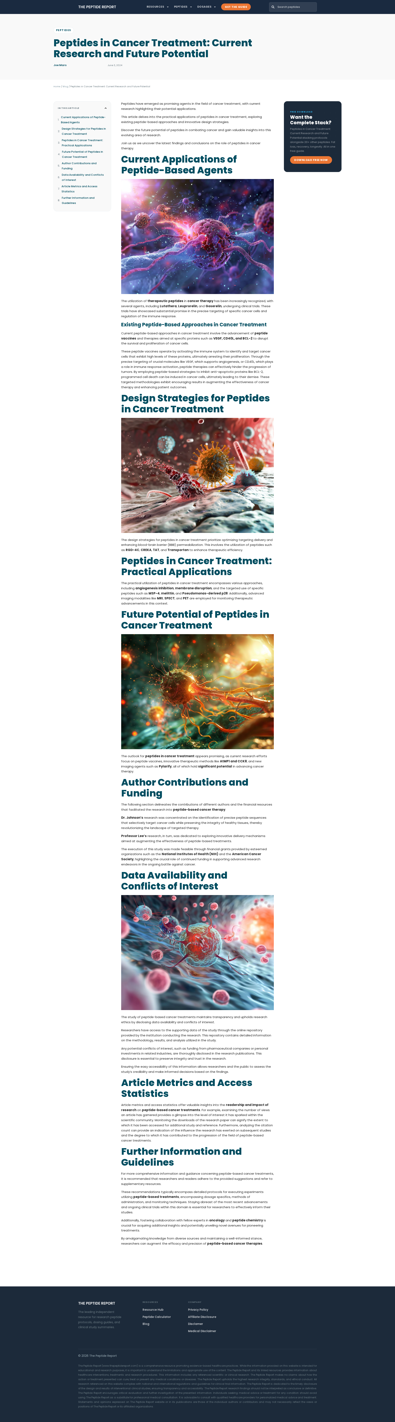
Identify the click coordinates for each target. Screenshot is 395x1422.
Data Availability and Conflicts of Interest (83, 177)
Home (56, 86)
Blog (65, 86)
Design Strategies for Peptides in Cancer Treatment (84, 131)
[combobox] (293, 7)
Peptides (181, 7)
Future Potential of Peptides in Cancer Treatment (82, 154)
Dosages (204, 7)
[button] (106, 108)
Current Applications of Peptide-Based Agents (83, 119)
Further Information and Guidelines (78, 200)
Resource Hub (153, 1310)
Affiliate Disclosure (202, 1317)
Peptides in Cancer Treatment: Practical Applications (82, 142)
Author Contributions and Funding (79, 165)
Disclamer (195, 1324)
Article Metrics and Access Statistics (79, 188)
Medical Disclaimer (202, 1331)
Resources (155, 7)
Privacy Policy (198, 1310)
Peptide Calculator (157, 1317)
